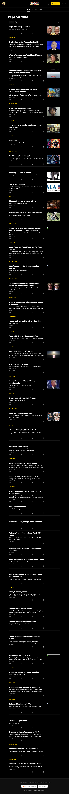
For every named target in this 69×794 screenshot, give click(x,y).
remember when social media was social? (25, 125)
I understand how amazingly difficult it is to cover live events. (26, 338)
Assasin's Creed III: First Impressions (24, 749)
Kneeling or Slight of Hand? (20, 173)
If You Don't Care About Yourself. (18, 203)
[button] (28, 9)
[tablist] (13, 22)
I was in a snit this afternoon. (17, 400)
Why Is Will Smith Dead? (19, 364)
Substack (26, 790)
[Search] (44, 3)
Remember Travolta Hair (16, 323)
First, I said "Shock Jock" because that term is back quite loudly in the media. (25, 538)
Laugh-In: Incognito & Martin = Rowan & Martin (24, 638)
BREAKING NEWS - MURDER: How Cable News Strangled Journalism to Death (25, 229)
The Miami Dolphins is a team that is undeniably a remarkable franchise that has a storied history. (23, 642)
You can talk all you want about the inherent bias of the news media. (26, 233)
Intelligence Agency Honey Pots (18, 29)
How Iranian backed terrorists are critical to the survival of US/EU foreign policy (26, 76)
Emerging (13, 140)
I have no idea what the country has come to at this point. (25, 579)
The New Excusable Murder (20, 108)
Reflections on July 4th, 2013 (20, 655)
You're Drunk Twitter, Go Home (18, 270)
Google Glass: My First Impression (22, 622)
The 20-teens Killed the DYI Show (22, 398)
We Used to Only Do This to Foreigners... (25, 687)
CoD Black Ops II (14, 723)
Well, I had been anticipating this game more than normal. (26, 751)
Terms (38, 782)
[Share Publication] (48, 3)
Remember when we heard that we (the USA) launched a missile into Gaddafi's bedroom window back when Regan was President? (25, 690)
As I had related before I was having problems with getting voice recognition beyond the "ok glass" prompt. (26, 611)
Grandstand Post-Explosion (17, 674)
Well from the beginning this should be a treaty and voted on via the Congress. (26, 433)
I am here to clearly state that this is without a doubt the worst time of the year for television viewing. (25, 449)
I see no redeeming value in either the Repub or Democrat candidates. (26, 288)
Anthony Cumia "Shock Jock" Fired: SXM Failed (25, 534)
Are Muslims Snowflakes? (19, 156)
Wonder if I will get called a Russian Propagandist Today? (23, 90)
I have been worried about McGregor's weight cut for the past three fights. (25, 416)
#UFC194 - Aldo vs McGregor (20, 413)
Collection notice (45, 782)
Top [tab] (16, 22)
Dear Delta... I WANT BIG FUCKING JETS (25, 764)
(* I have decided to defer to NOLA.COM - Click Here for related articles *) (25, 367)
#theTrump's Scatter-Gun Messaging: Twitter (24, 267)
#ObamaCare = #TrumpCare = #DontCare (25, 213)
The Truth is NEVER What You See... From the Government (25, 576)
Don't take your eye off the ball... (22, 351)
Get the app (42, 786)
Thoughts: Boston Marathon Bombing (24, 672)
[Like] (10, 33)
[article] (34, 30)
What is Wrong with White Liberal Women (25, 55)
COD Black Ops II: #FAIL (18, 721)
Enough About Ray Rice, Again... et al (23, 476)
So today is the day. (14, 509)
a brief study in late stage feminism (19, 57)
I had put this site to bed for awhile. (19, 143)
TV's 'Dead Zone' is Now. (18, 447)
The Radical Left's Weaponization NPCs (24, 42)
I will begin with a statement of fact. (19, 562)
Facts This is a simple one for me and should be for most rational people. (25, 187)
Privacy (34, 782)
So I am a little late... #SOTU (20, 704)
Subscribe (55, 4)
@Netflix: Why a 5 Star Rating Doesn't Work (26, 560)
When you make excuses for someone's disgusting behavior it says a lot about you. (26, 159)
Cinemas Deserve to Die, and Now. (22, 201)
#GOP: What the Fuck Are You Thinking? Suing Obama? (25, 492)
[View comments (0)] (21, 33)
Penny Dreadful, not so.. (18, 592)
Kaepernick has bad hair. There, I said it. (25, 321)
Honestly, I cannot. (14, 127)
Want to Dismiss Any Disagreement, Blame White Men (26, 303)
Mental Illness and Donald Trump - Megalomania (22, 382)
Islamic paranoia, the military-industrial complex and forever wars (25, 72)
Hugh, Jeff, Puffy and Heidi (19, 27)
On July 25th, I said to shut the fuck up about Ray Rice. (24, 479)
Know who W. (13, 550)
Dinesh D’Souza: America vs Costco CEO (25, 548)
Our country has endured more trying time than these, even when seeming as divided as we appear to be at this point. (26, 658)
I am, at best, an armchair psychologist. (20, 385)
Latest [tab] (11, 22)
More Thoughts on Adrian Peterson (23, 463)
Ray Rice (11, 524)
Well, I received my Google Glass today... (20, 624)
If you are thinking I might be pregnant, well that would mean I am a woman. (25, 707)
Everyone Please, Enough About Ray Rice (25, 522)
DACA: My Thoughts (17, 184)
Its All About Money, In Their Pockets (19, 215)
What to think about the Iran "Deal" (22, 430)
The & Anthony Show (17, 507)
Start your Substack (30, 786)
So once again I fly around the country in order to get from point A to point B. (26, 767)
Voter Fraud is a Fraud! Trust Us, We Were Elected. (25, 248)
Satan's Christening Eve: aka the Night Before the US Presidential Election (24, 284)
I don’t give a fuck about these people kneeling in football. (25, 175)
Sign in (64, 4)
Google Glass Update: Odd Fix (21, 608)
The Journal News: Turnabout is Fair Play (25, 732)
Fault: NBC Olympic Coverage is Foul (23, 336)
